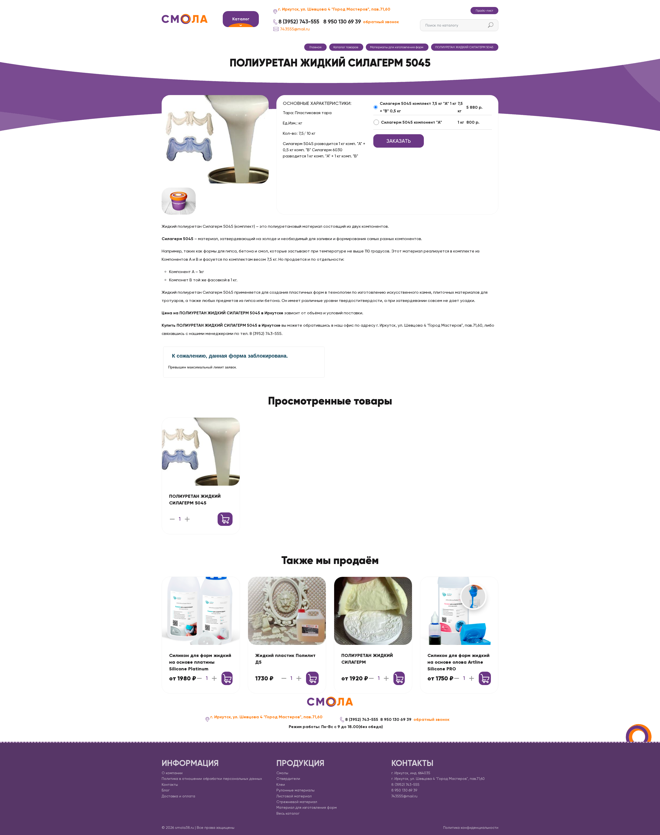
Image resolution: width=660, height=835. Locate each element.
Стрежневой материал (296, 802)
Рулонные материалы (295, 790)
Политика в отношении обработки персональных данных (212, 779)
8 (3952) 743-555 (298, 22)
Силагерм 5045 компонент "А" (411, 122)
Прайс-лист (484, 10)
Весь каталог (288, 813)
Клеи (280, 784)
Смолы (282, 773)
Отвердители (288, 779)
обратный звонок (381, 21)
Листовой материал (294, 796)
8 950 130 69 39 (342, 22)
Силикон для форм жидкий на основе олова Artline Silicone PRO (458, 662)
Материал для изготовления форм (306, 807)
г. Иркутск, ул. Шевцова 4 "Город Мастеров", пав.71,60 (334, 9)
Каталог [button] (240, 18)
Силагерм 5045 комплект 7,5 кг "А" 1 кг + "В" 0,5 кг (418, 107)
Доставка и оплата (178, 796)
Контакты (170, 784)
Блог (166, 790)
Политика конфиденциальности (470, 827)
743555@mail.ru (295, 29)
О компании (172, 773)
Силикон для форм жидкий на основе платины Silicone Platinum (200, 662)
